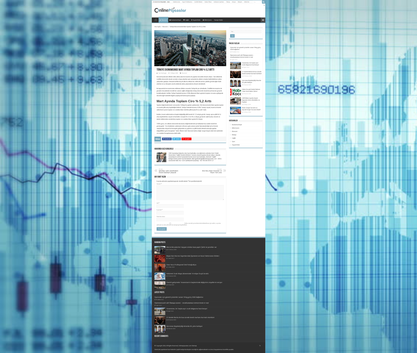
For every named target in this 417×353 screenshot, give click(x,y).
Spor (233, 141)
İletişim (240, 2)
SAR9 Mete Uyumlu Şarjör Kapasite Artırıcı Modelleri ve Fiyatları (251, 100)
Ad (158, 203)
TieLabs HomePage (156, 19)
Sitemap (194, 345)
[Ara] (263, 2)
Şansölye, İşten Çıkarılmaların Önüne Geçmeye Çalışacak (168, 171)
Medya (234, 135)
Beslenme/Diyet (176, 20)
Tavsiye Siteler (218, 20)
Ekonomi (164, 20)
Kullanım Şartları (219, 2)
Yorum (159, 184)
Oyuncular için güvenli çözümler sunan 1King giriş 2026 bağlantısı (178, 297)
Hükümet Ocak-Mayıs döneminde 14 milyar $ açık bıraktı (187, 274)
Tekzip (228, 2)
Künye (234, 2)
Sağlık (187, 20)
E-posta (159, 210)
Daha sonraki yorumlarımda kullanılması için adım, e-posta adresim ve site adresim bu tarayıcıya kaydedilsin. (189, 224)
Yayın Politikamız (187, 2)
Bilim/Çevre (208, 20)
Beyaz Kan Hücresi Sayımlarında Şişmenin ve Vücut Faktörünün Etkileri (192, 256)
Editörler (246, 2)
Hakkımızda (176, 2)
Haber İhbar (208, 2)
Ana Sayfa (157, 26)
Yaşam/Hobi (196, 20)
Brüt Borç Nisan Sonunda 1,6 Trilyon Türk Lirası (212, 171)
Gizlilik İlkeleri (198, 2)
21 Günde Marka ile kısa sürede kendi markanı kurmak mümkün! (190, 317)
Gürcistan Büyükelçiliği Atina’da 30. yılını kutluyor (184, 326)
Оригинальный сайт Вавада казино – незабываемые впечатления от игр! (181, 303)
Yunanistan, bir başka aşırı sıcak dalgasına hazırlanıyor (186, 309)
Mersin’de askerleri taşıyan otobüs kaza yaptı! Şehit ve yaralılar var (191, 247)
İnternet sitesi (161, 216)
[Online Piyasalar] (170, 10)
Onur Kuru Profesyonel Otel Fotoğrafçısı (181, 265)
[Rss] (264, 5)
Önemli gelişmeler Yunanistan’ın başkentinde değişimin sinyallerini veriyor (194, 282)
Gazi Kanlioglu (162, 73)
